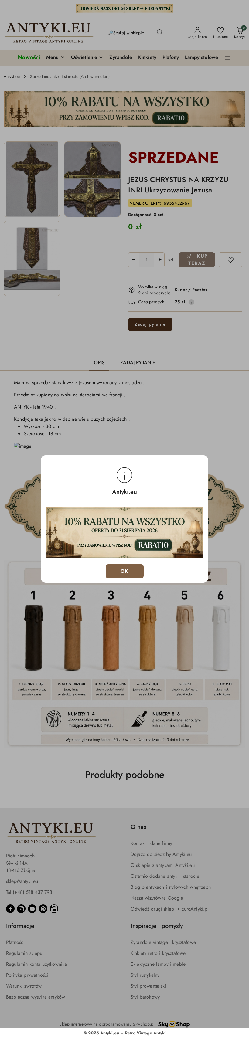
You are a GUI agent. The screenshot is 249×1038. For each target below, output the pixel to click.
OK (125, 571)
